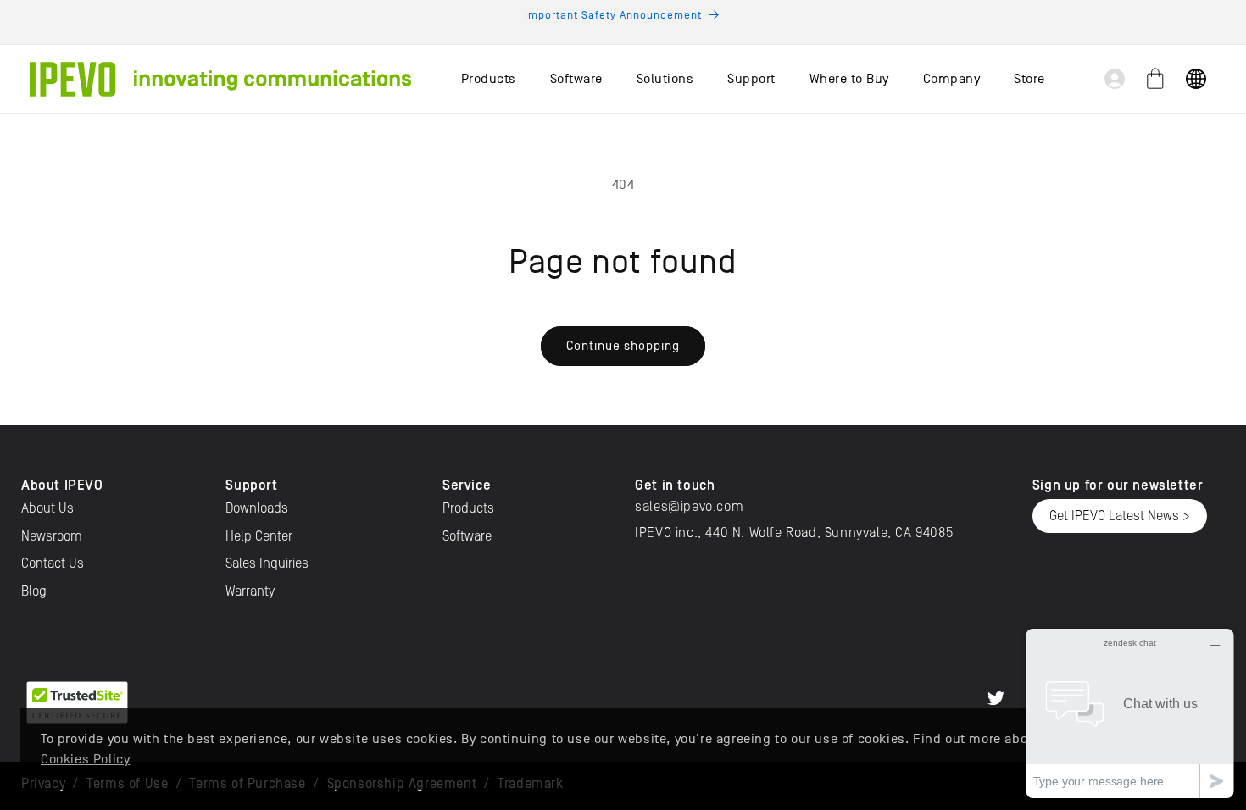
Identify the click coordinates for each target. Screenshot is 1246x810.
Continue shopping (623, 345)
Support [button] (751, 78)
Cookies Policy (85, 759)
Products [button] (488, 78)
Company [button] (952, 78)
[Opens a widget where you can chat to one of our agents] (1130, 713)
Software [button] (576, 78)
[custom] (996, 698)
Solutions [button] (665, 78)
